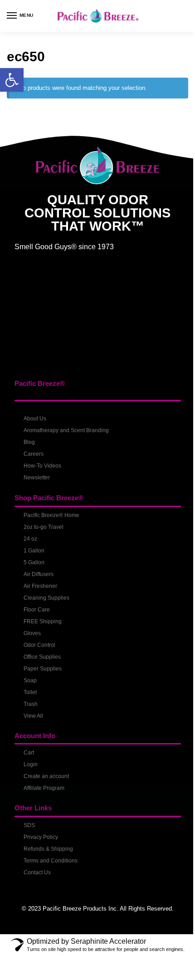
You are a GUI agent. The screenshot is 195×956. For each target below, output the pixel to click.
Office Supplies (42, 657)
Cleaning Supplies (46, 598)
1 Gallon (34, 550)
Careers (34, 454)
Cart (29, 752)
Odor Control (39, 645)
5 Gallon (34, 562)
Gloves (32, 633)
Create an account (46, 776)
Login (31, 764)
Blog (29, 442)
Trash (31, 704)
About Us (35, 418)
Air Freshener (40, 586)
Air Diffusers (39, 574)
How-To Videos (42, 466)
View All (33, 716)
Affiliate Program (44, 788)
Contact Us (37, 872)
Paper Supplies (43, 668)
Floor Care (37, 609)
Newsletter (37, 477)
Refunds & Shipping (48, 849)
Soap (30, 680)
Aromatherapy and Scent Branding (66, 430)
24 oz (30, 539)
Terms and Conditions (51, 860)
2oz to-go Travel (43, 527)
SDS (29, 825)
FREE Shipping (43, 621)
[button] (12, 80)
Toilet (30, 692)
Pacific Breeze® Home (51, 515)
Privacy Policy (41, 837)
